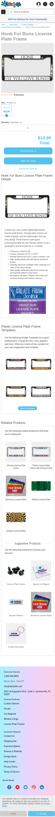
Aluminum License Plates (16, 499)
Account (38, 4)
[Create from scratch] (27, 293)
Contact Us (9, 736)
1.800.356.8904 (11, 676)
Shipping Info (10, 741)
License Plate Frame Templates (11, 27)
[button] (3, 12)
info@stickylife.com (13, 686)
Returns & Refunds (13, 751)
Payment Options (12, 746)
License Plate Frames (14, 724)
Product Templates (28, 24)
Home (3, 24)
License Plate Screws (16, 584)
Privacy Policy (10, 767)
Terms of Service (12, 772)
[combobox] (31, 12)
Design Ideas (13, 24)
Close (13, 814)
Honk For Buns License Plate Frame (37, 27)
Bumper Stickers (16, 615)
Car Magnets (10, 714)
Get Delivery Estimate (28, 168)
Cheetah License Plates (16, 531)
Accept (43, 814)
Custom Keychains (16, 647)
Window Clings (11, 719)
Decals (7, 709)
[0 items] (52, 4)
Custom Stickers (11, 703)
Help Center (9, 761)
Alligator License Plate (41, 499)
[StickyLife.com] (11, 4)
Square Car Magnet (41, 584)
